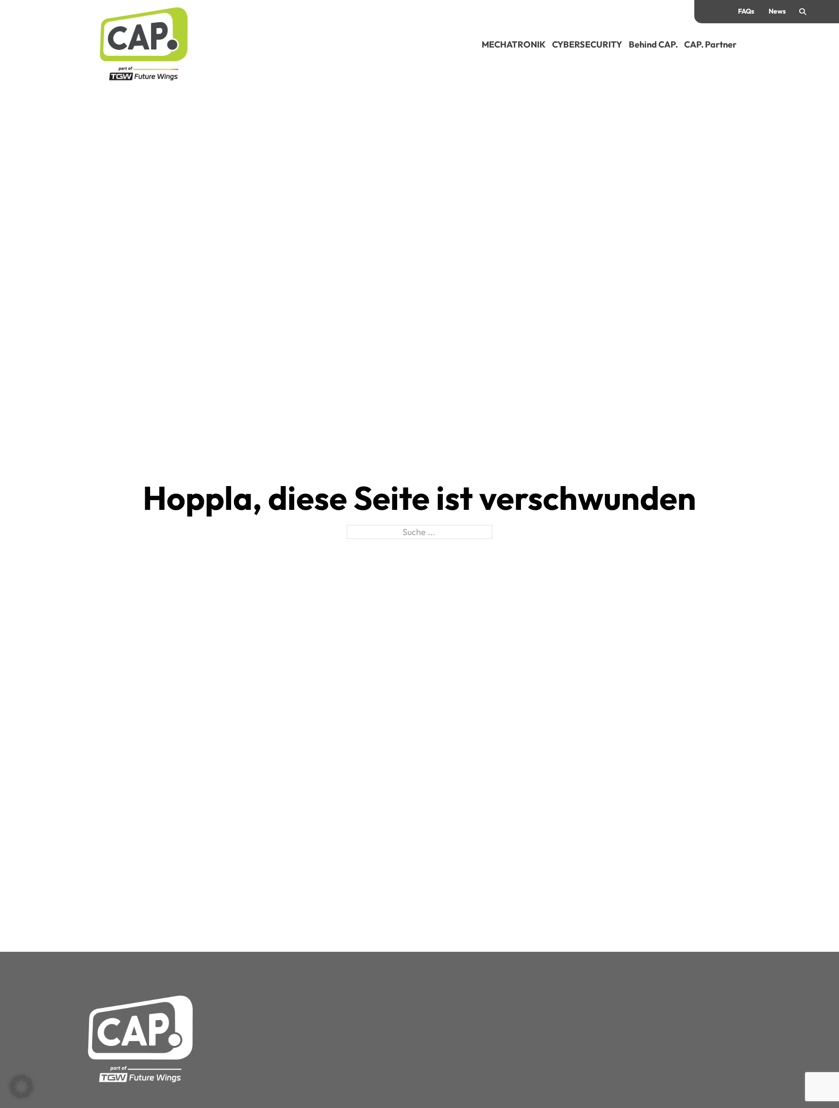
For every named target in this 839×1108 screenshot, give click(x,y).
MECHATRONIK (514, 44)
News (777, 11)
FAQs (746, 11)
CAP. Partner (710, 44)
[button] (21, 1086)
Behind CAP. (653, 44)
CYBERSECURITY (587, 44)
